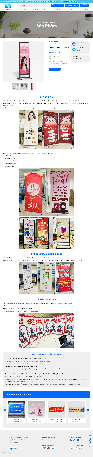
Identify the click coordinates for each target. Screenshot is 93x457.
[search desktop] (48, 5)
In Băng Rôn (76, 419)
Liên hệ (86, 9)
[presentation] (5, 410)
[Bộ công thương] (19, 448)
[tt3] (53, 448)
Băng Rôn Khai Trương (55, 419)
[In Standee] (15, 86)
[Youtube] (78, 440)
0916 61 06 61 (57, 5)
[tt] (44, 448)
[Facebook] (71, 440)
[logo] (8, 7)
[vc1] (72, 448)
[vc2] (76, 448)
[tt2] (49, 448)
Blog (72, 9)
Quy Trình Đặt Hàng (46, 439)
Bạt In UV (15, 419)
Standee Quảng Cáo (35, 419)
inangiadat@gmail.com (73, 5)
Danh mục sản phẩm (40, 9)
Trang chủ (22, 9)
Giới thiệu (59, 9)
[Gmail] (74, 440)
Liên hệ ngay (55, 69)
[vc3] (81, 448)
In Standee (53, 42)
